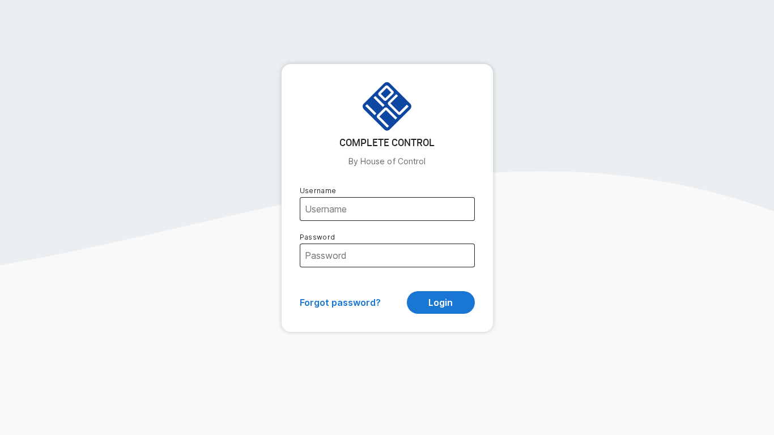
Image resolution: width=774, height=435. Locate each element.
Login (440, 302)
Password (317, 237)
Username (318, 190)
